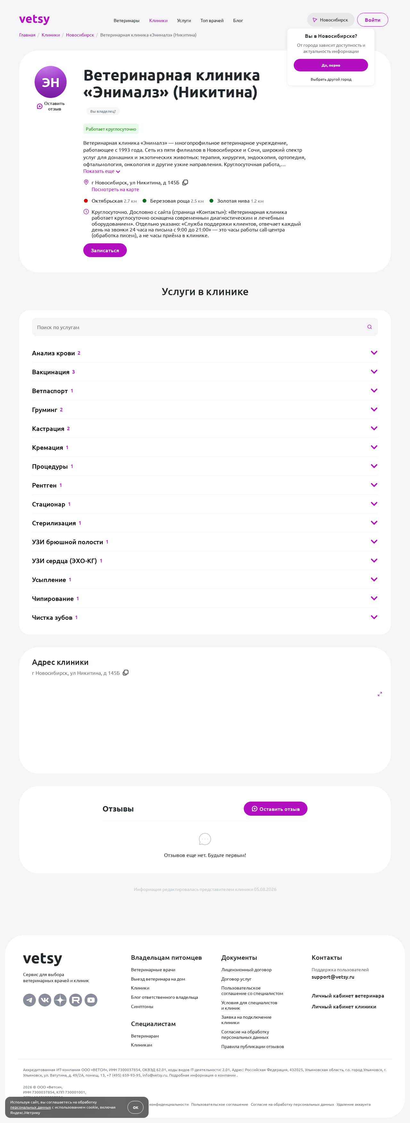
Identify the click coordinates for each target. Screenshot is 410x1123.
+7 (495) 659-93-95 (124, 1075)
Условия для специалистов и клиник (249, 1005)
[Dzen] (60, 998)
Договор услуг (236, 979)
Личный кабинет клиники (344, 1006)
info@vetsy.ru (155, 1075)
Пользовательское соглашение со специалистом (252, 990)
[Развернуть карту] (379, 694)
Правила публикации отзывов (252, 1046)
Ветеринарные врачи (153, 969)
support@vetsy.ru (333, 976)
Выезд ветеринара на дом (158, 979)
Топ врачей (212, 20)
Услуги (184, 20)
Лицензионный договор (246, 969)
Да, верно (331, 65)
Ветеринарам (145, 1035)
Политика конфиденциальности (160, 1104)
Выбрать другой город (331, 79)
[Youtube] (91, 998)
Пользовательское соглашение (219, 1104)
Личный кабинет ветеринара (348, 995)
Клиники (158, 20)
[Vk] (44, 998)
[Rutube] (75, 998)
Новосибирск (82, 34)
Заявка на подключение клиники (246, 1019)
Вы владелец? (103, 111)
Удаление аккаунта (354, 1104)
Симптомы (142, 1006)
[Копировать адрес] (185, 182)
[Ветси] (34, 19)
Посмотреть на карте (115, 189)
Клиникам (141, 1044)
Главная (29, 34)
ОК (135, 1107)
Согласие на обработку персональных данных (245, 1034)
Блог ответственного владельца (164, 997)
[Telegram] (29, 998)
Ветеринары (127, 20)
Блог (238, 20)
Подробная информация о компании (203, 1075)
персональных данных (30, 1107)
